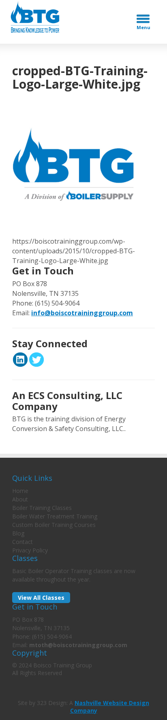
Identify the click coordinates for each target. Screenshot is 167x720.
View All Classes (41, 597)
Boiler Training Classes (42, 508)
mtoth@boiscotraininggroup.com (78, 645)
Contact (22, 542)
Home (20, 491)
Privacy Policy (30, 550)
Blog (18, 533)
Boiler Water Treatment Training (54, 516)
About (20, 499)
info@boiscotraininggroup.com (82, 312)
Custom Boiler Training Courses (54, 525)
